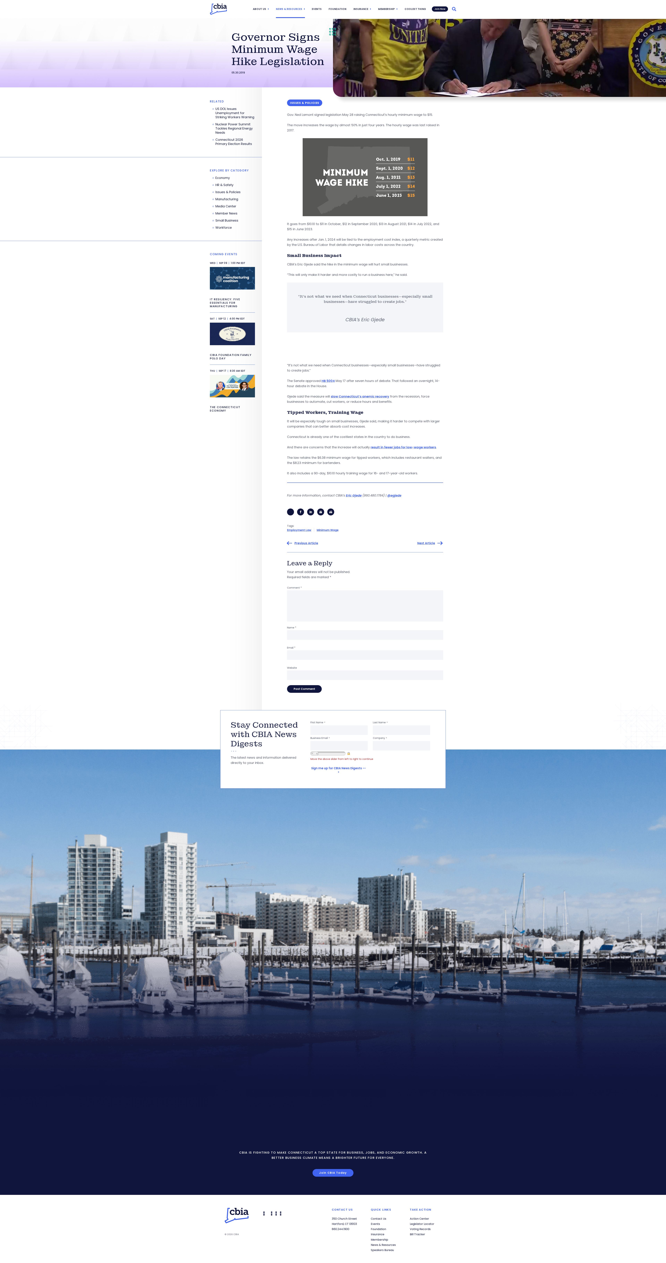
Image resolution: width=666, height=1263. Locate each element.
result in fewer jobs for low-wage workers (403, 447)
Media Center (225, 206)
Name (291, 627)
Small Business (226, 220)
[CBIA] (218, 9)
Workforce (223, 228)
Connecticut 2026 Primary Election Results (233, 142)
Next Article (426, 543)
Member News (226, 213)
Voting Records (420, 1229)
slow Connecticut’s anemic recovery (360, 396)
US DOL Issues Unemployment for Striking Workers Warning (234, 113)
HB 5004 (328, 381)
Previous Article (306, 543)
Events (317, 9)
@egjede (394, 495)
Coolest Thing (415, 9)
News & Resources (289, 9)
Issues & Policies (228, 192)
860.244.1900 (340, 1229)
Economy (222, 178)
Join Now (439, 9)
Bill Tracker (417, 1234)
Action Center (419, 1219)
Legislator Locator (422, 1224)
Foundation (338, 9)
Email (291, 647)
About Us (259, 9)
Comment (294, 587)
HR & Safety (224, 185)
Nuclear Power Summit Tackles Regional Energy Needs (234, 128)
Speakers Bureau (382, 1250)
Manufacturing (226, 199)
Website (292, 668)
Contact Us (378, 1219)
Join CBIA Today (333, 1173)
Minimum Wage (328, 530)
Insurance (360, 9)
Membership (386, 9)
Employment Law (299, 530)
